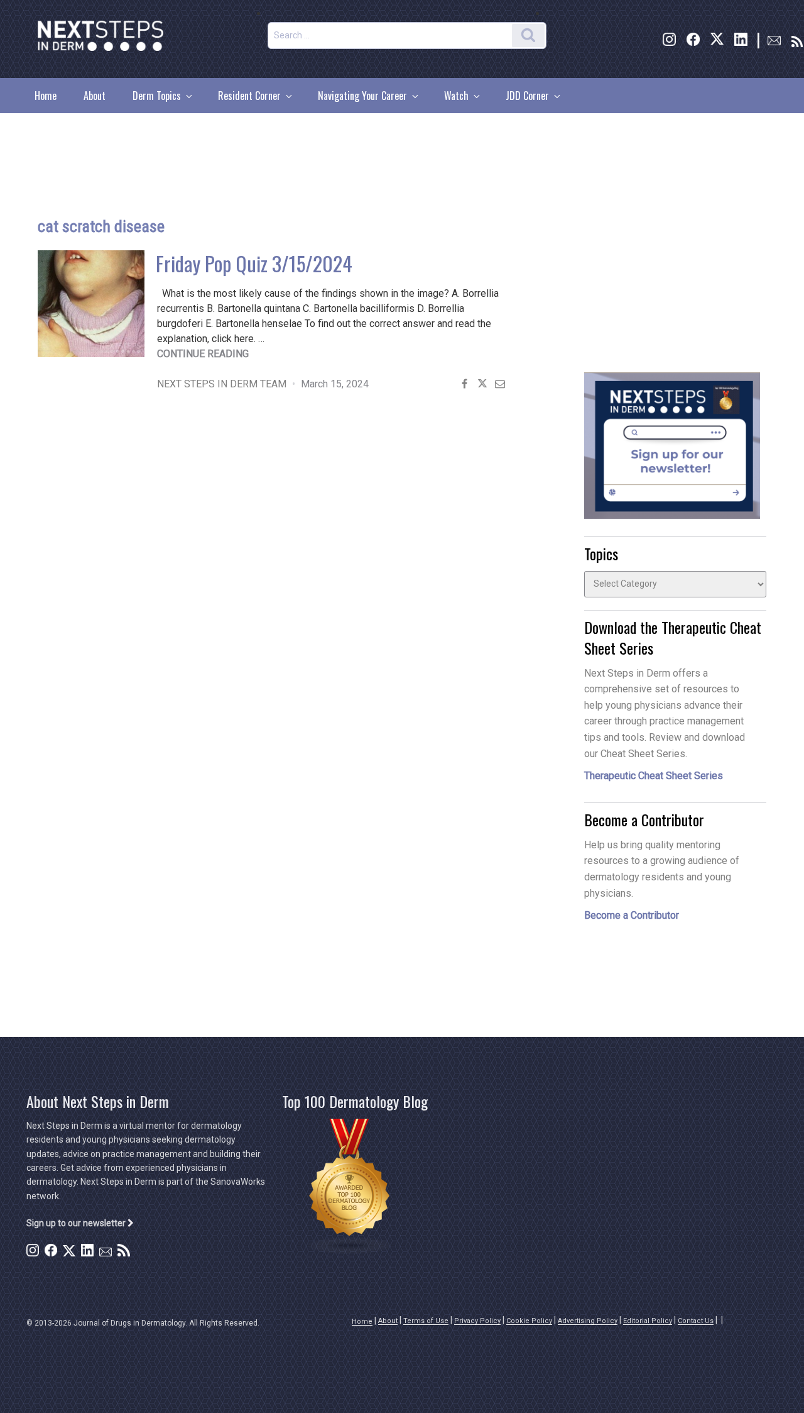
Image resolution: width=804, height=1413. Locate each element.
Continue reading (203, 354)
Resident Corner (249, 95)
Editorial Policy (647, 1321)
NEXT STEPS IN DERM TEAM (221, 384)
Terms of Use (425, 1321)
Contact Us (696, 1321)
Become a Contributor (631, 915)
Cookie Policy (529, 1321)
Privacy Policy (477, 1321)
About (95, 95)
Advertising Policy (587, 1321)
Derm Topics (157, 95)
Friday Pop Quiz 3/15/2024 (254, 263)
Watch (456, 95)
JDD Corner (527, 95)
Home (46, 95)
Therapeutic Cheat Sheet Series (653, 776)
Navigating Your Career (362, 95)
